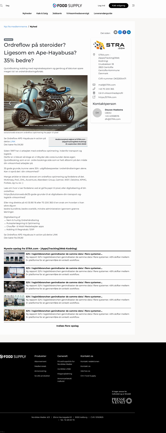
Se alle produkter (42, 376)
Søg (7, 5)
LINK (12, 141)
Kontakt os (85, 366)
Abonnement (40, 361)
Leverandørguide (103, 13)
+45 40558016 (112, 116)
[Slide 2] (32, 125)
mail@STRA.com (107, 85)
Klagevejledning (64, 374)
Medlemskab (40, 366)
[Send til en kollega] (115, 32)
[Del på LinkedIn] (129, 32)
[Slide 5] (46, 125)
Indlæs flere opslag (67, 326)
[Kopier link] (120, 32)
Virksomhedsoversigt (77, 13)
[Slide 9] (64, 125)
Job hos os (85, 371)
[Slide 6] (50, 125)
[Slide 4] (41, 125)
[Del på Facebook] (124, 32)
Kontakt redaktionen (90, 361)
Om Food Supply (88, 376)
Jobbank (57, 13)
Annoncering (40, 371)
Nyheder (27, 13)
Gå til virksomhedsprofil (110, 93)
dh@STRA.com (113, 119)
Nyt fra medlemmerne (15, 26)
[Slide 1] (27, 125)
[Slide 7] (55, 125)
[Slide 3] (36, 125)
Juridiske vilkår (64, 369)
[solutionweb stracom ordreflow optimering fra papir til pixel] (46, 103)
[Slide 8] (60, 125)
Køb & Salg (42, 13)
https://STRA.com (107, 97)
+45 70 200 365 (106, 89)
